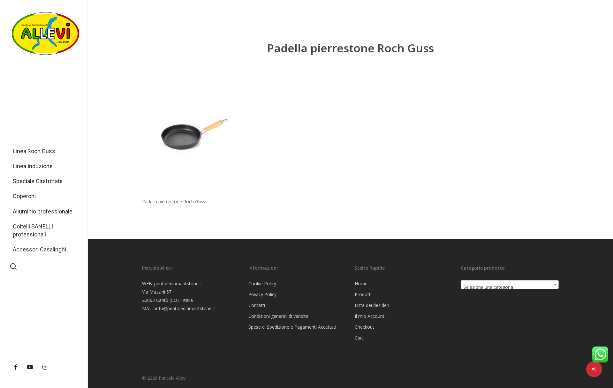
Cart (359, 338)
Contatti (256, 305)
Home (361, 283)
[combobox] (510, 284)
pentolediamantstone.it (178, 283)
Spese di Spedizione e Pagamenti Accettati (292, 327)
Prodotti (363, 294)
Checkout (364, 327)
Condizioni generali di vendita (278, 316)
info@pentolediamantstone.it (185, 308)
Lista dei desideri (372, 305)
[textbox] (509, 287)
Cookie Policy (262, 283)
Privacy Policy (262, 294)
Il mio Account (369, 316)
